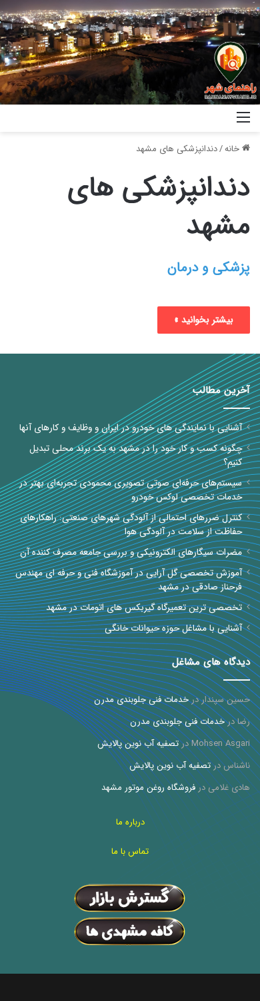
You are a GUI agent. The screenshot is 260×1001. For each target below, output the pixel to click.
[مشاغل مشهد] (210, 118)
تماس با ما (130, 851)
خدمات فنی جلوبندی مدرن (141, 700)
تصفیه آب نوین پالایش (138, 744)
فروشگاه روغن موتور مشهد (148, 788)
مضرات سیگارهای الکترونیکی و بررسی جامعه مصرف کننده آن (131, 552)
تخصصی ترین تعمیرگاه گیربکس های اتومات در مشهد (144, 608)
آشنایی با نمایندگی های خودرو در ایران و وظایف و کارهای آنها (130, 428)
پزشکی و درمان (208, 267)
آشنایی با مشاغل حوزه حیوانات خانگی (173, 628)
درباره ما (130, 822)
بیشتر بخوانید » (203, 319)
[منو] (243, 123)
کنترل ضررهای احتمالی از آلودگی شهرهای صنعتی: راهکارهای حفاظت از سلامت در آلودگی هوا (131, 525)
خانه (233, 149)
